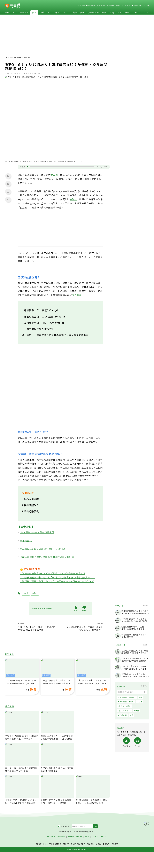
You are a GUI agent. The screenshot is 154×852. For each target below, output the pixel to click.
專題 (127, 12)
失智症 (139, 701)
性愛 (112, 12)
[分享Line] (8, 184)
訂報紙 (98, 844)
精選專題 (71, 837)
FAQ (46, 844)
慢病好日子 (93, 12)
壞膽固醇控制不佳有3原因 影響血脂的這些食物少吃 (47, 556)
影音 (49, 12)
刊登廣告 (39, 844)
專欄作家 (103, 837)
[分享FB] (8, 176)
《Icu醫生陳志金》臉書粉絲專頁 (37, 532)
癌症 (104, 12)
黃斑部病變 (122, 715)
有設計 (112, 5)
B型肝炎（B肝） (124, 706)
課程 (57, 12)
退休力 (66, 12)
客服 (50, 844)
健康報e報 (65, 826)
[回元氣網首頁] (15, 5)
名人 (119, 12)
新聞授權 (58, 844)
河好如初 (102, 5)
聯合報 (82, 5)
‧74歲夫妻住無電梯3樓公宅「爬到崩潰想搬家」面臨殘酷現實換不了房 (57, 577)
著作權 (73, 844)
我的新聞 (137, 5)
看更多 (145, 605)
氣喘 (131, 715)
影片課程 (11, 675)
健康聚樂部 (61, 837)
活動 (135, 12)
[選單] (148, 5)
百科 (42, 12)
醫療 (34, 12)
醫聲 (82, 12)
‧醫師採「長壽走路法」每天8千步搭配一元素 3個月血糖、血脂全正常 (57, 581)
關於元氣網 (51, 837)
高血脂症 (77, 295)
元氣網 (13, 57)
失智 (75, 12)
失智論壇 (24, 12)
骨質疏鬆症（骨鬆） (126, 701)
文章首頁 (95, 837)
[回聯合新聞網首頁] (7, 6)
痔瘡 (140, 697)
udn (7, 57)
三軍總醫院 (26, 540)
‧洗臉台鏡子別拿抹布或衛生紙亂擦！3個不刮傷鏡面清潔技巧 (52, 573)
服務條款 (66, 844)
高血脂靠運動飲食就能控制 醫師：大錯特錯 (43, 548)
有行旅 (120, 5)
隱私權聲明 (81, 844)
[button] (148, 12)
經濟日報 (92, 5)
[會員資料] (144, 5)
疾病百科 (79, 837)
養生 (15, 12)
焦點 (7, 12)
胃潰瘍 (136, 710)
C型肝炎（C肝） (124, 710)
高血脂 (54, 175)
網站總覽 (114, 844)
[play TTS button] (27, 167)
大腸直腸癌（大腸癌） (127, 697)
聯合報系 (90, 844)
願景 (128, 5)
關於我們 (106, 844)
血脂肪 (73, 199)
